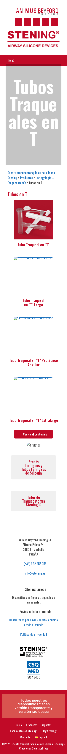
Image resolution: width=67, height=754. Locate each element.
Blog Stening (49, 731)
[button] (33, 706)
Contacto (25, 737)
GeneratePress (40, 748)
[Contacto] (36, 22)
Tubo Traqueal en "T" (33, 244)
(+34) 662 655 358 (35, 563)
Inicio (19, 725)
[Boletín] (54, 22)
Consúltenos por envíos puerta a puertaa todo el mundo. (33, 622)
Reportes (46, 725)
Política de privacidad (33, 634)
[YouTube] (27, 22)
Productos (31, 725)
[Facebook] (18, 22)
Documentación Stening (23, 731)
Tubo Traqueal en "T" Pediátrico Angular (33, 362)
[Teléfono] (45, 22)
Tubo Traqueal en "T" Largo (33, 302)
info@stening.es (34, 573)
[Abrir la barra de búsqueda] (61, 60)
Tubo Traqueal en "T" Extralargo (33, 420)
